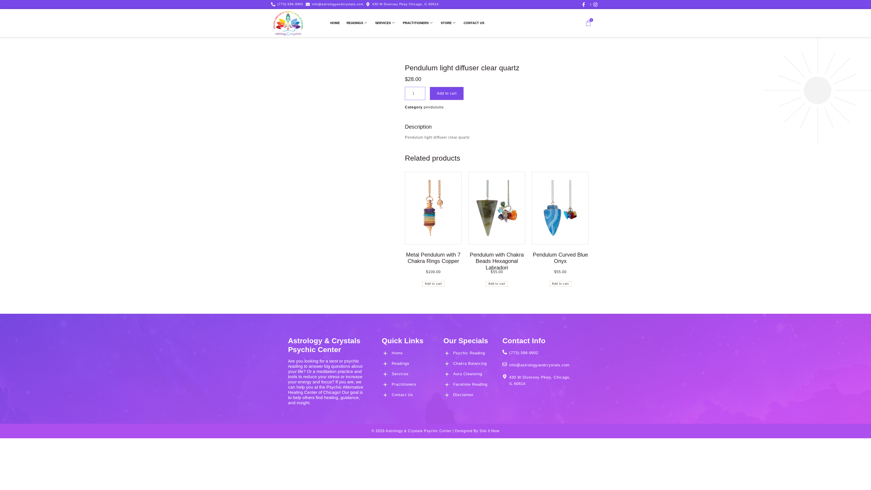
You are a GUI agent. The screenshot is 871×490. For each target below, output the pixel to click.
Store (446, 23)
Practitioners (416, 23)
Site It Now (489, 431)
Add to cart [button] (433, 283)
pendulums (434, 107)
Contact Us (474, 23)
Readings (355, 23)
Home (335, 23)
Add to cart (447, 93)
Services (383, 23)
